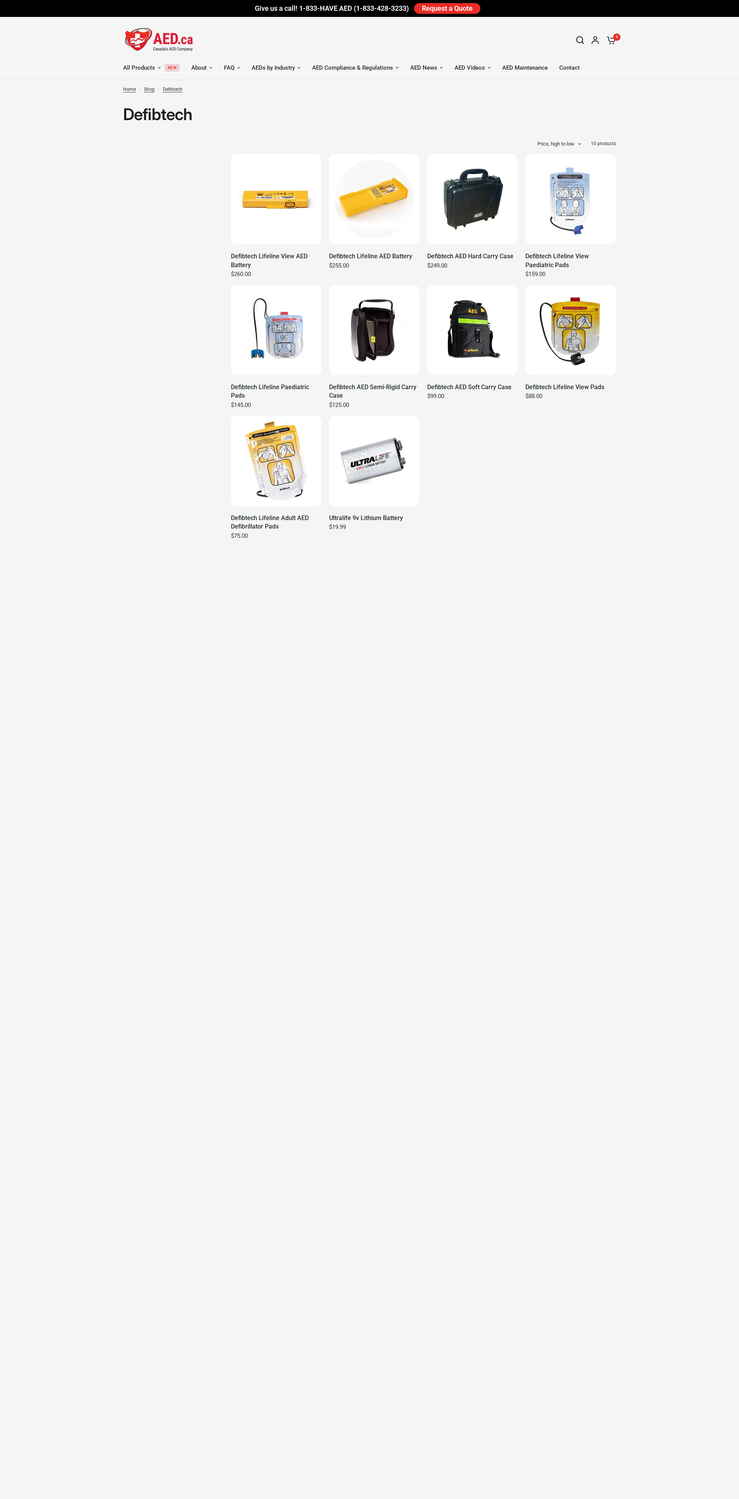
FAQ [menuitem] (229, 67)
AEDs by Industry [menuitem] (273, 67)
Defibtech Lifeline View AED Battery (269, 260)
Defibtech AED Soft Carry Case (469, 387)
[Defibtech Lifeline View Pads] (570, 330)
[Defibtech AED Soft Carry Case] (472, 330)
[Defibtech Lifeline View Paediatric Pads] (570, 199)
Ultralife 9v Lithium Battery (366, 518)
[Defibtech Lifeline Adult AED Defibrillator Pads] (276, 461)
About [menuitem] (199, 67)
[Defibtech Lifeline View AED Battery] (276, 199)
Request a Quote (447, 8)
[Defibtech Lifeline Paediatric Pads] (276, 330)
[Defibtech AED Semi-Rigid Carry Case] (374, 330)
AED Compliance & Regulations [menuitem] (352, 67)
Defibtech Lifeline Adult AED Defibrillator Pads (270, 522)
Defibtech (172, 89)
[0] (609, 40)
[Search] (580, 40)
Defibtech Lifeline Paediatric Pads (270, 391)
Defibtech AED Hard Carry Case (470, 256)
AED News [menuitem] (423, 67)
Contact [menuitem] (569, 67)
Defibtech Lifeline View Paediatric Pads (557, 260)
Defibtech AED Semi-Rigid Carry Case (372, 391)
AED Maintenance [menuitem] (525, 67)
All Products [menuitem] (139, 67)
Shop (149, 89)
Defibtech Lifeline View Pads (564, 387)
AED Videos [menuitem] (470, 67)
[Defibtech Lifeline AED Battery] (374, 199)
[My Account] (595, 40)
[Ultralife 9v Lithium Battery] (374, 461)
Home (129, 89)
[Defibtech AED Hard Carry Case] (472, 199)
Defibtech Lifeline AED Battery (370, 256)
